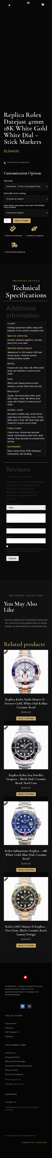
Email (10, 537)
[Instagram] (29, 1006)
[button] (28, 3)
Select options (26, 718)
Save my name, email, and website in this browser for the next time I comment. (26, 551)
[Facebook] (22, 1006)
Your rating (13, 503)
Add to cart (22, 220)
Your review (13, 512)
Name (10, 527)
